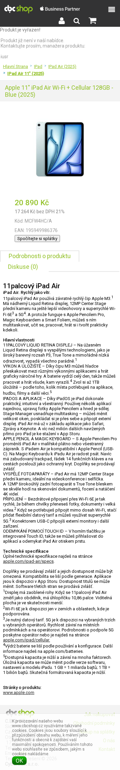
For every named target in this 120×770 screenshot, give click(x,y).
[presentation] (40, 256)
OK (19, 760)
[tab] (39, 256)
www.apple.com (18, 692)
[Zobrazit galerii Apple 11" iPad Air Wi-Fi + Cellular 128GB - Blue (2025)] (60, 190)
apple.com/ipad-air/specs (28, 561)
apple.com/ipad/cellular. (26, 639)
